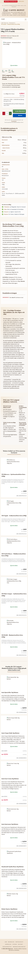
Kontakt (20, 944)
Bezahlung (11, 941)
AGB (6, 941)
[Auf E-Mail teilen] (9, 71)
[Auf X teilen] (6, 71)
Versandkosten (13, 121)
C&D (3, 19)
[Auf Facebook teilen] (3, 71)
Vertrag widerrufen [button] (11, 1)
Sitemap (14, 944)
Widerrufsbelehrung (19, 946)
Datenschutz (19, 941)
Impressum (8, 944)
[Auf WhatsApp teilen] (13, 71)
